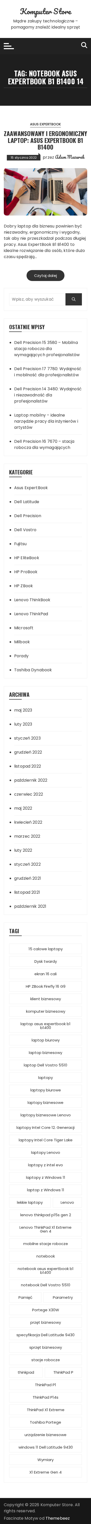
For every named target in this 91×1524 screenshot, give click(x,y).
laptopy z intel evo (45, 1165)
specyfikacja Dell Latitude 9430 (45, 1335)
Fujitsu (20, 544)
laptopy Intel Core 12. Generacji (45, 1127)
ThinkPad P (63, 1372)
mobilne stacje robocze (45, 1243)
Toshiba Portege (45, 1422)
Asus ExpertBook (45, 124)
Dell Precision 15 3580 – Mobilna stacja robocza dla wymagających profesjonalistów (47, 349)
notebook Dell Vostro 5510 (45, 1285)
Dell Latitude (26, 502)
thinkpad (26, 1372)
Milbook (22, 642)
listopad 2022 (27, 766)
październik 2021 (30, 906)
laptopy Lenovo (45, 1152)
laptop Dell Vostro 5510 (45, 1065)
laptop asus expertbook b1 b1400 (45, 1025)
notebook (45, 1256)
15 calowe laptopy (46, 949)
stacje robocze (45, 1359)
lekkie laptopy (30, 1202)
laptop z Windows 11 (45, 1190)
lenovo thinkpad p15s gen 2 (45, 1215)
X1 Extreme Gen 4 (45, 1472)
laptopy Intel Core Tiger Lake (46, 1140)
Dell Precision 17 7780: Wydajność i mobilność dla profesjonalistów (47, 372)
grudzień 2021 (27, 878)
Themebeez (58, 1518)
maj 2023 (23, 710)
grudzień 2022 (28, 752)
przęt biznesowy (45, 1322)
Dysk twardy (45, 961)
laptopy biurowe (45, 1090)
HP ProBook (26, 572)
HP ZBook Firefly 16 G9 (45, 986)
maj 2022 (23, 808)
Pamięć (25, 1297)
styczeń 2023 (27, 738)
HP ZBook (23, 586)
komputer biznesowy (45, 1011)
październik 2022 (30, 780)
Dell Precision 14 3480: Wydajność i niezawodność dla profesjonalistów (48, 395)
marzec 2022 (27, 836)
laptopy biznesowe (45, 1102)
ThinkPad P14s (45, 1397)
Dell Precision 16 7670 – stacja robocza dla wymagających (44, 444)
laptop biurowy (46, 1040)
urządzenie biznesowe (45, 1434)
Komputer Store (45, 11)
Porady (21, 656)
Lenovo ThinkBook (32, 600)
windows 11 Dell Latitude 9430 (45, 1447)
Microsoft (23, 628)
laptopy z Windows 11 (45, 1177)
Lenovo (67, 1202)
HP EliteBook (26, 558)
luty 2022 (23, 850)
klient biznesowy (45, 998)
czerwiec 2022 (28, 794)
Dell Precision (27, 516)
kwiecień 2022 (28, 822)
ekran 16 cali (45, 974)
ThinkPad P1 (45, 1384)
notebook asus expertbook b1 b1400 (46, 1270)
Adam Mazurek (69, 157)
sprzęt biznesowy (45, 1347)
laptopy (45, 1077)
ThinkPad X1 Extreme (45, 1409)
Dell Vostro (25, 530)
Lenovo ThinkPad (31, 614)
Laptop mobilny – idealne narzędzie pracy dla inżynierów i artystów (46, 421)
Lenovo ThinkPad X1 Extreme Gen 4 (45, 1229)
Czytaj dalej (45, 275)
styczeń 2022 (27, 864)
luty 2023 (23, 724)
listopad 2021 (27, 892)
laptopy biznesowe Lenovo (45, 1115)
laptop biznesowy (45, 1052)
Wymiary (45, 1459)
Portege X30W (45, 1310)
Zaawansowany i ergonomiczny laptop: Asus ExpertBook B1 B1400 (45, 140)
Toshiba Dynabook (33, 670)
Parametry (63, 1297)
